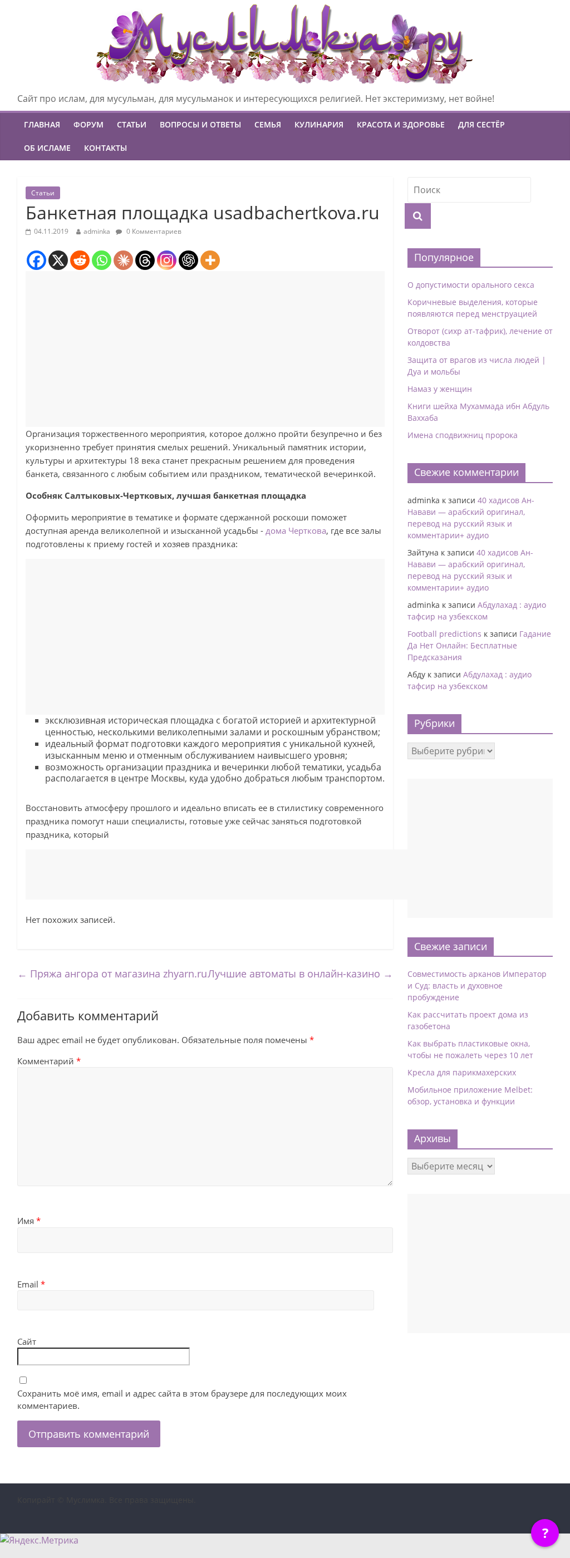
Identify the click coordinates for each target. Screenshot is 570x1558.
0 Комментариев (153, 231)
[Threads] (145, 260)
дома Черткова (296, 530)
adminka (96, 231)
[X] (58, 260)
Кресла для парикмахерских (461, 1072)
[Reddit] (80, 260)
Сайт (26, 1341)
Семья (267, 124)
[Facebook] (36, 260)
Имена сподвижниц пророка (462, 435)
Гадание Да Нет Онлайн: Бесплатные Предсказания (479, 645)
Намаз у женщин (439, 389)
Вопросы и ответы (200, 124)
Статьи (131, 124)
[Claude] (123, 260)
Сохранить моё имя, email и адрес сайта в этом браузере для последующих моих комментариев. (182, 1400)
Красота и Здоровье (401, 124)
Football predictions (444, 633)
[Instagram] (166, 260)
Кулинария (318, 124)
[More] (210, 260)
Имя (29, 1220)
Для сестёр (481, 124)
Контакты (105, 147)
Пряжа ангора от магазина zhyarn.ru (112, 973)
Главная (42, 124)
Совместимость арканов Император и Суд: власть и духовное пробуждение (477, 985)
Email (31, 1284)
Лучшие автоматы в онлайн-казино (300, 973)
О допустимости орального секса (470, 284)
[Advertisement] (205, 349)
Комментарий (49, 1060)
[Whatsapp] (101, 260)
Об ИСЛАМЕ (47, 147)
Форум (88, 124)
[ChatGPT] (188, 260)
